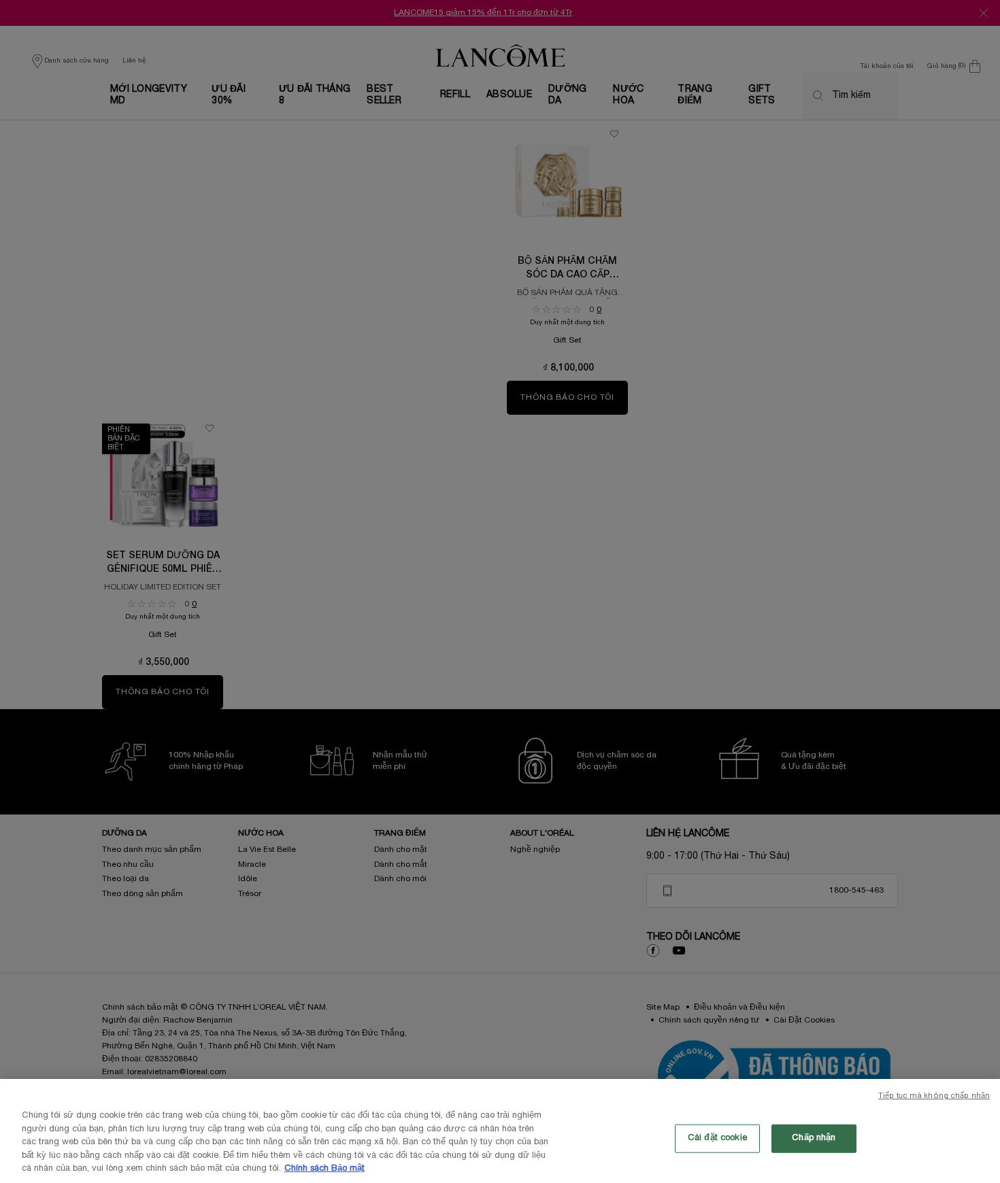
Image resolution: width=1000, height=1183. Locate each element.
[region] (500, 1131)
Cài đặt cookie (717, 1138)
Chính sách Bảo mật (324, 1169)
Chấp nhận (813, 1138)
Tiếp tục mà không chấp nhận (934, 1096)
